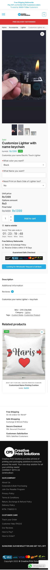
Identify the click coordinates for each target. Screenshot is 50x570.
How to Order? (8, 536)
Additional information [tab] (12, 285)
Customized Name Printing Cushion (24, 385)
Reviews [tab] (7, 291)
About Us (6, 482)
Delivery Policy (8, 505)
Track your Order (9, 519)
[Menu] (6, 14)
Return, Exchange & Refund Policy (17, 501)
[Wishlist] (42, 332)
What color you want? (13, 160)
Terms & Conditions (10, 497)
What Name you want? (13, 171)
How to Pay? (7, 532)
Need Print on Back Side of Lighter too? (21, 181)
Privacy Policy (8, 493)
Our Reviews (7, 528)
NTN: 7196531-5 (9, 509)
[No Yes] (24, 185)
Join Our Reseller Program (13, 489)
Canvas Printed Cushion (31, 382)
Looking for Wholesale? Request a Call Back (24, 267)
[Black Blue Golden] (24, 165)
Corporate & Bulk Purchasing (14, 486)
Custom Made (17, 315)
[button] (44, 14)
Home (4, 27)
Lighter (23, 27)
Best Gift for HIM (13, 382)
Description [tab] (7, 279)
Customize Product (32, 315)
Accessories (13, 27)
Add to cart (30, 218)
